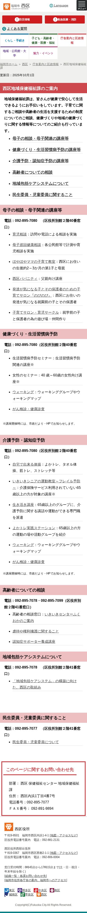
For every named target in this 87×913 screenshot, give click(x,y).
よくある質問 (17, 28)
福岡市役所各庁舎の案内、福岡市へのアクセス (35, 880)
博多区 (26, 890)
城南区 (13, 894)
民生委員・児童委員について (35, 742)
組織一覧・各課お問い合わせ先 (25, 876)
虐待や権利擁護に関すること (35, 631)
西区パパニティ (24, 279)
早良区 (29, 894)
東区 (12, 890)
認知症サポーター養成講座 (33, 641)
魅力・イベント (43, 53)
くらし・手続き (14, 40)
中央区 (42, 890)
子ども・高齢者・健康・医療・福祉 (43, 40)
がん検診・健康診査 (28, 409)
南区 (57, 890)
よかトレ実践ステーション (33, 528)
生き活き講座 (23, 505)
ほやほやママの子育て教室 (33, 261)
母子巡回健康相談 (26, 245)
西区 (44, 894)
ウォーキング (23, 392)
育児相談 (19, 234)
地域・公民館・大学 (14, 53)
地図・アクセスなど (64, 835)
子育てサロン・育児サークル (35, 312)
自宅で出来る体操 (26, 464)
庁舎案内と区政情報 (72, 40)
